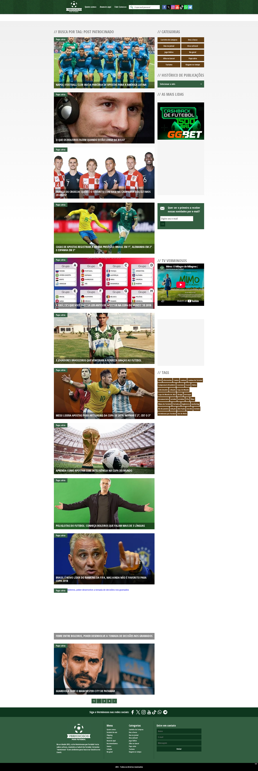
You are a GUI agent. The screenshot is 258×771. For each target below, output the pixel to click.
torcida (189, 408)
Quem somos (90, 6)
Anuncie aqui (105, 6)
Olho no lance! (169, 58)
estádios (181, 399)
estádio (173, 399)
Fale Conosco (120, 6)
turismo (197, 408)
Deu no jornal (169, 46)
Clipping (109, 735)
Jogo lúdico (168, 52)
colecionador (163, 390)
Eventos (109, 738)
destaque (187, 394)
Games (109, 746)
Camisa (176, 380)
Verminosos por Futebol (167, 413)
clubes (194, 385)
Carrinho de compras (169, 39)
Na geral (192, 52)
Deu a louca (192, 39)
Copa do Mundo (183, 390)
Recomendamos (112, 743)
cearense (180, 385)
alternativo (167, 380)
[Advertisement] (180, 170)
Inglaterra (186, 404)
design (180, 394)
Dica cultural (192, 46)
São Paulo (181, 408)
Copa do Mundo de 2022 (167, 394)
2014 (159, 380)
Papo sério (193, 58)
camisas (183, 380)
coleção (172, 390)
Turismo (169, 64)
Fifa (187, 399)
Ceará (188, 385)
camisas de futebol (195, 380)
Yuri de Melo (182, 413)
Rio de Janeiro (163, 408)
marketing (195, 404)
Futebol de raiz (112, 732)
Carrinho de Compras (136, 729)
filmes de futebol (164, 404)
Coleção (109, 749)
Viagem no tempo (193, 64)
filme (192, 399)
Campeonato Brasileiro (166, 385)
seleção (173, 408)
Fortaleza (176, 404)
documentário (163, 399)
